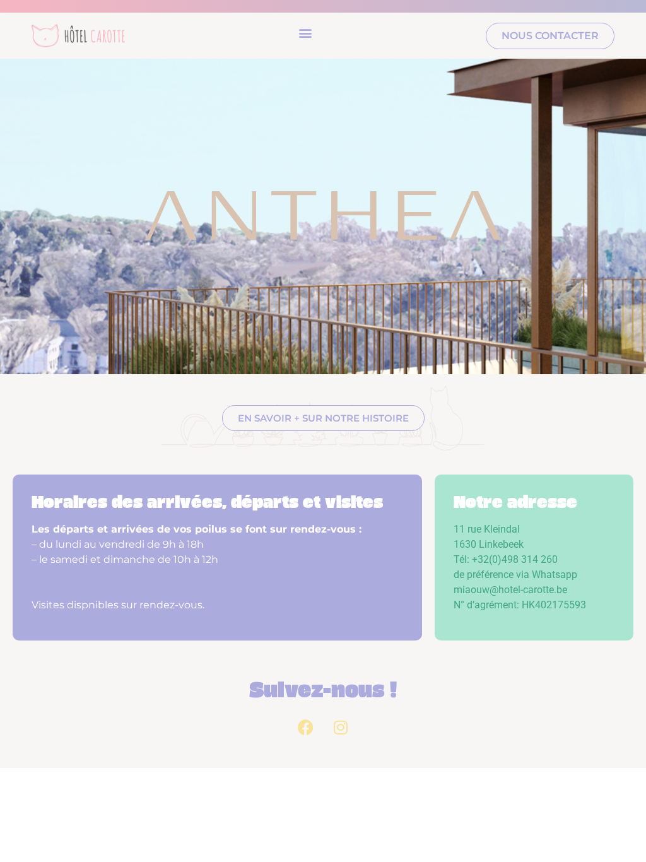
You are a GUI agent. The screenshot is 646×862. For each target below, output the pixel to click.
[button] (305, 32)
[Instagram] (340, 727)
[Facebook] (306, 727)
